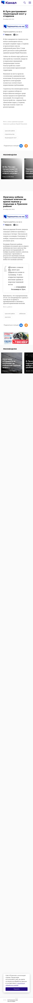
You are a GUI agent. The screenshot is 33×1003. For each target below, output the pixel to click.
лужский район (10, 131)
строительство (9, 134)
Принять (16, 989)
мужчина (8, 317)
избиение (22, 313)
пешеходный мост (11, 138)
